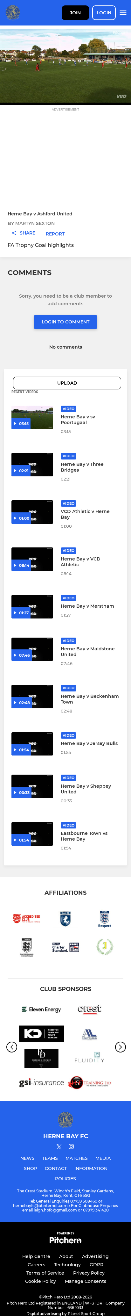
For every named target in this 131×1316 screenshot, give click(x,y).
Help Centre (36, 1256)
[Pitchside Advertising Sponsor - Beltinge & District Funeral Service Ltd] (41, 1059)
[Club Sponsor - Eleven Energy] (41, 1010)
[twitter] (59, 1148)
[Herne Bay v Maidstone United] (32, 649)
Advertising (95, 1256)
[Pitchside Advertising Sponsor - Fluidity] (89, 1059)
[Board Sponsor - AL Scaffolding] (89, 1035)
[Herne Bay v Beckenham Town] (32, 696)
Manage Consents (85, 1281)
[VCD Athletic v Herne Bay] (32, 512)
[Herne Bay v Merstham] (32, 606)
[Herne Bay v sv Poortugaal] (32, 417)
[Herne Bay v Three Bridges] (32, 464)
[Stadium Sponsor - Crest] (89, 1010)
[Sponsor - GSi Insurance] (41, 1084)
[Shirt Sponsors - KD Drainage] (41, 1035)
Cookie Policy (40, 1281)
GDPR (96, 1265)
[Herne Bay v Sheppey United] (32, 786)
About (66, 1256)
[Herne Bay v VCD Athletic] (32, 559)
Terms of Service (45, 1273)
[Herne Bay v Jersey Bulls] (32, 744)
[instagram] (71, 1147)
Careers (36, 1265)
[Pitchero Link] (65, 1242)
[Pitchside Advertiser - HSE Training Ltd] (89, 1084)
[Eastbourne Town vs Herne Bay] (32, 834)
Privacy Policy (89, 1273)
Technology (67, 1265)
